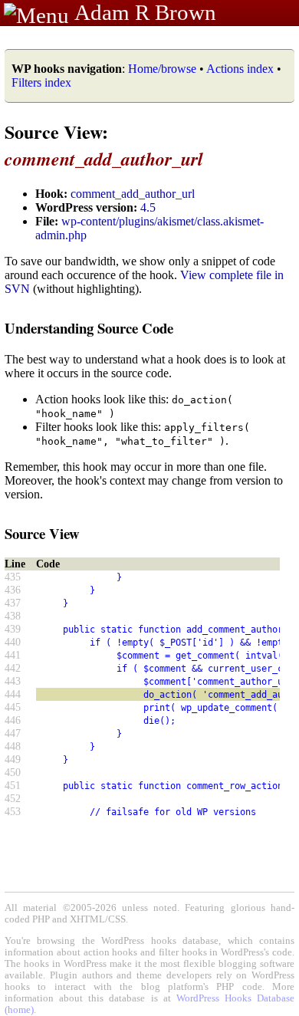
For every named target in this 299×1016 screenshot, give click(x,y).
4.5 (148, 207)
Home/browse (162, 68)
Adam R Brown (145, 12)
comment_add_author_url (133, 193)
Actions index (240, 68)
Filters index (41, 82)
